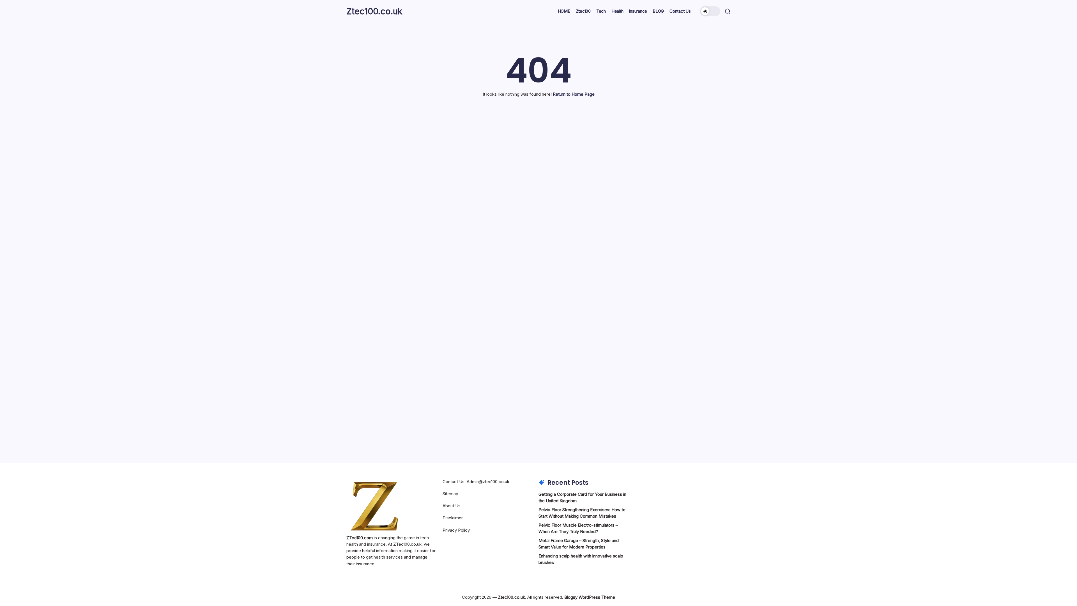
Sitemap (450, 493)
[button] (710, 11)
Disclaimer (453, 517)
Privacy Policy (456, 530)
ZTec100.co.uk (407, 544)
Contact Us (453, 481)
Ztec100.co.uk (374, 11)
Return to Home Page (574, 94)
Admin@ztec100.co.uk (488, 481)
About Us (452, 505)
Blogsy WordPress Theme (589, 597)
